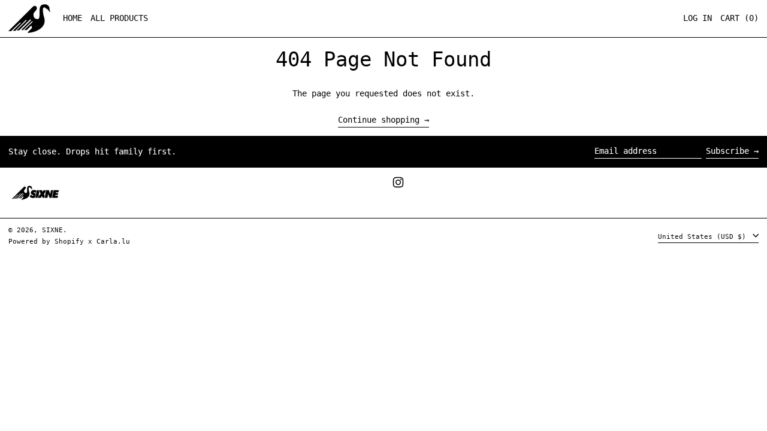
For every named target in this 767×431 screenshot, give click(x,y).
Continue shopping (378, 120)
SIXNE (52, 230)
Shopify (69, 241)
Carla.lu (113, 241)
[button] (739, 18)
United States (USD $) (704, 236)
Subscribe (727, 151)
